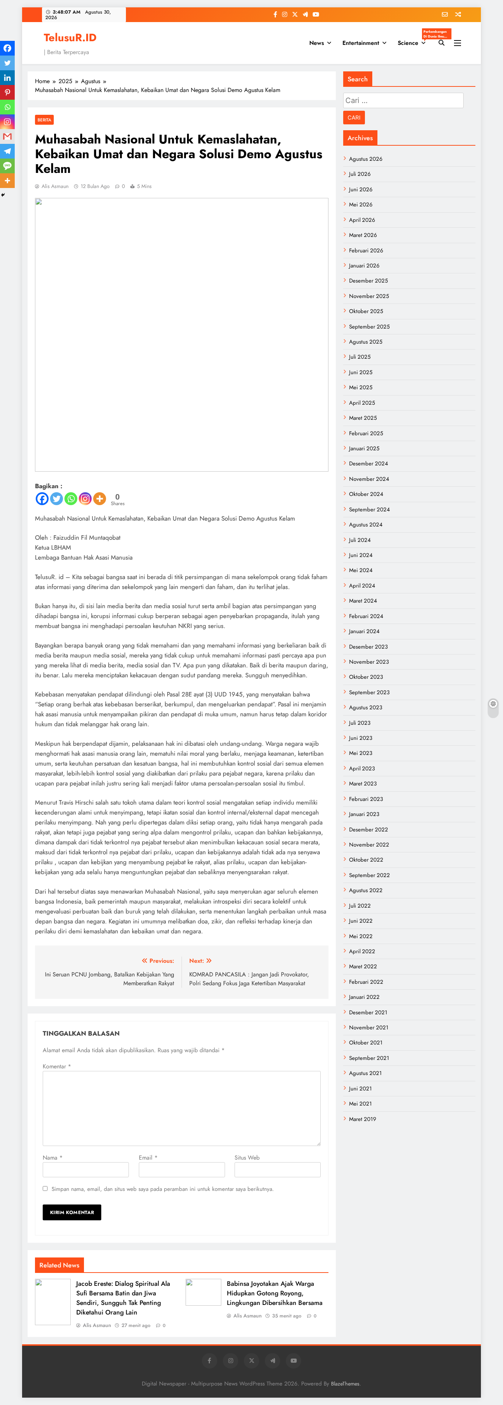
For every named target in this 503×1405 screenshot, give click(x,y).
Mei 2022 (361, 936)
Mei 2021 (360, 1104)
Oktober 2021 (366, 1043)
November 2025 (369, 296)
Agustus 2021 (365, 1073)
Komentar (57, 1066)
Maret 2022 (363, 966)
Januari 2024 (364, 631)
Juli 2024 (360, 540)
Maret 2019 (362, 1119)
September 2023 (369, 692)
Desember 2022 (368, 830)
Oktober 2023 (366, 677)
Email (148, 1157)
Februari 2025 (366, 433)
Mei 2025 (360, 387)
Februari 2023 (366, 799)
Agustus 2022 (366, 890)
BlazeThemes (345, 1383)
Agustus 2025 (365, 342)
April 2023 (362, 768)
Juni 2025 (360, 372)
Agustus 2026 (366, 159)
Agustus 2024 (366, 525)
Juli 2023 (359, 723)
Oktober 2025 (366, 311)
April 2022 (362, 951)
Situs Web (247, 1157)
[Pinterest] (7, 92)
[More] (99, 498)
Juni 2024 (361, 555)
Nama (53, 1157)
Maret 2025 (363, 418)
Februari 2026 (366, 250)
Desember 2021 (368, 1012)
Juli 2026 (360, 174)
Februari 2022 (366, 982)
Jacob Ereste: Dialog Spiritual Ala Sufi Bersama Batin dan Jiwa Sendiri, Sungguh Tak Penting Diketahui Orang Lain (123, 1298)
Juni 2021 (360, 1089)
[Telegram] (7, 151)
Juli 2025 (359, 357)
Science (414, 40)
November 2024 (369, 479)
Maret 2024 (363, 601)
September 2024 (369, 509)
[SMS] (7, 166)
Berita (44, 120)
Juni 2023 (360, 738)
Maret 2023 (363, 784)
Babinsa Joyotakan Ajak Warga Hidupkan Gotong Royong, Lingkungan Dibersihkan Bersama (275, 1293)
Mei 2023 (360, 753)
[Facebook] (42, 498)
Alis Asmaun (55, 186)
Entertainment (360, 43)
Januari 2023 (364, 814)
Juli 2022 (360, 906)
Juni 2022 (361, 921)
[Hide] (3, 195)
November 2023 (369, 662)
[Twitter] (56, 498)
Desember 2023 (368, 647)
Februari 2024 (366, 616)
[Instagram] (85, 498)
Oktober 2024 (366, 494)
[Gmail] (7, 136)
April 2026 (362, 220)
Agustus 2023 (365, 707)
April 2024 (362, 586)
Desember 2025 (368, 281)
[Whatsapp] (70, 498)
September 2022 (369, 875)
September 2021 (369, 1058)
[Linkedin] (7, 77)
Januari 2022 (364, 997)
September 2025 (369, 327)
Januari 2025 (364, 448)
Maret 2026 (363, 235)
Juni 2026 (361, 189)
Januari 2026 (364, 266)
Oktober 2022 (366, 860)
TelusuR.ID (70, 37)
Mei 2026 (361, 205)
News (316, 43)
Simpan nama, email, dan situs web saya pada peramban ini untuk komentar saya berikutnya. (163, 1189)
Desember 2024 (368, 464)
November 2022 (369, 845)
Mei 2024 (361, 570)
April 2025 (362, 403)
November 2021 (368, 1027)
